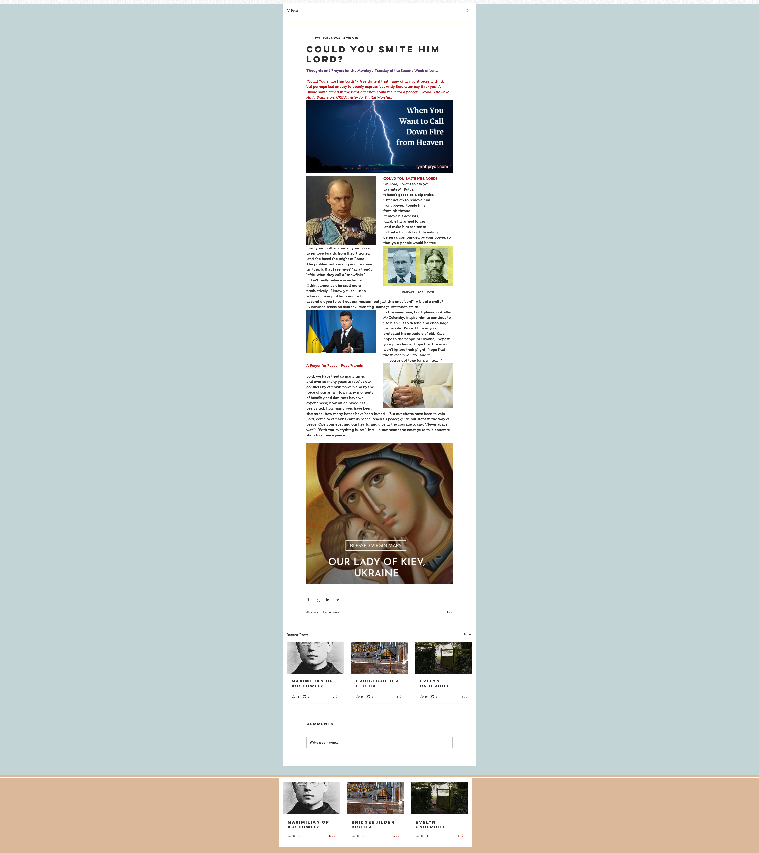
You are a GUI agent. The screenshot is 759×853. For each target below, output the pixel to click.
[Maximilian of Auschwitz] (315, 658)
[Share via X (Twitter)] (318, 600)
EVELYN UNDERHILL (435, 683)
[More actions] (450, 37)
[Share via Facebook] (308, 600)
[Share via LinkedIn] (327, 600)
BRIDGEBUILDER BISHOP (377, 683)
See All (468, 634)
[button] (467, 10)
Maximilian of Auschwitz (312, 683)
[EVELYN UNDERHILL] (443, 658)
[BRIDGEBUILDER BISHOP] (379, 658)
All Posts (292, 10)
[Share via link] (337, 600)
